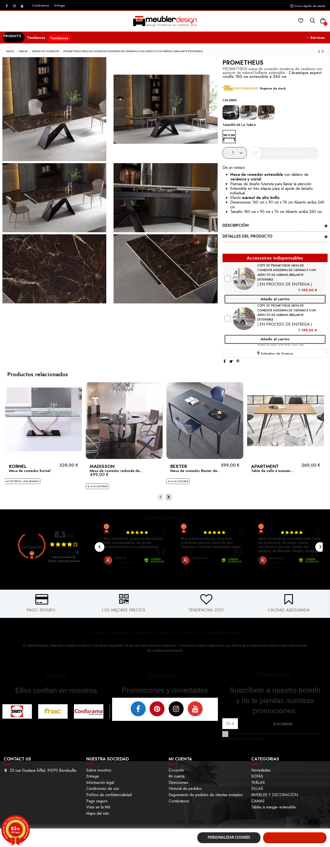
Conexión (176, 770)
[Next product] (323, 51)
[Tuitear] (231, 361)
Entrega (59, 5)
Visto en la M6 (98, 807)
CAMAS (258, 801)
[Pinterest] (238, 361)
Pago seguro (97, 801)
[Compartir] (224, 361)
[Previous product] (320, 51)
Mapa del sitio (97, 813)
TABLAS (258, 782)
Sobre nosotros (98, 770)
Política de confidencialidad (109, 794)
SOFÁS (257, 776)
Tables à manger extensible (273, 807)
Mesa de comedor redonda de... (116, 470)
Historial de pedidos (185, 788)
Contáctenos (41, 5)
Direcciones (178, 782)
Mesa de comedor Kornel (29, 470)
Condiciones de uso (102, 788)
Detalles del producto (247, 236)
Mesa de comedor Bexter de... (195, 470)
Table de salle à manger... (272, 470)
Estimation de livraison (276, 353)
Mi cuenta (177, 776)
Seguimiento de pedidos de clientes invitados (206, 794)
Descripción (235, 225)
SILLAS (257, 788)
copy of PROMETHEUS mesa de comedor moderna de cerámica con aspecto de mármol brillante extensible (286, 272)
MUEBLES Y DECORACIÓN (274, 794)
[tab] (275, 226)
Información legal (100, 782)
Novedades (261, 770)
